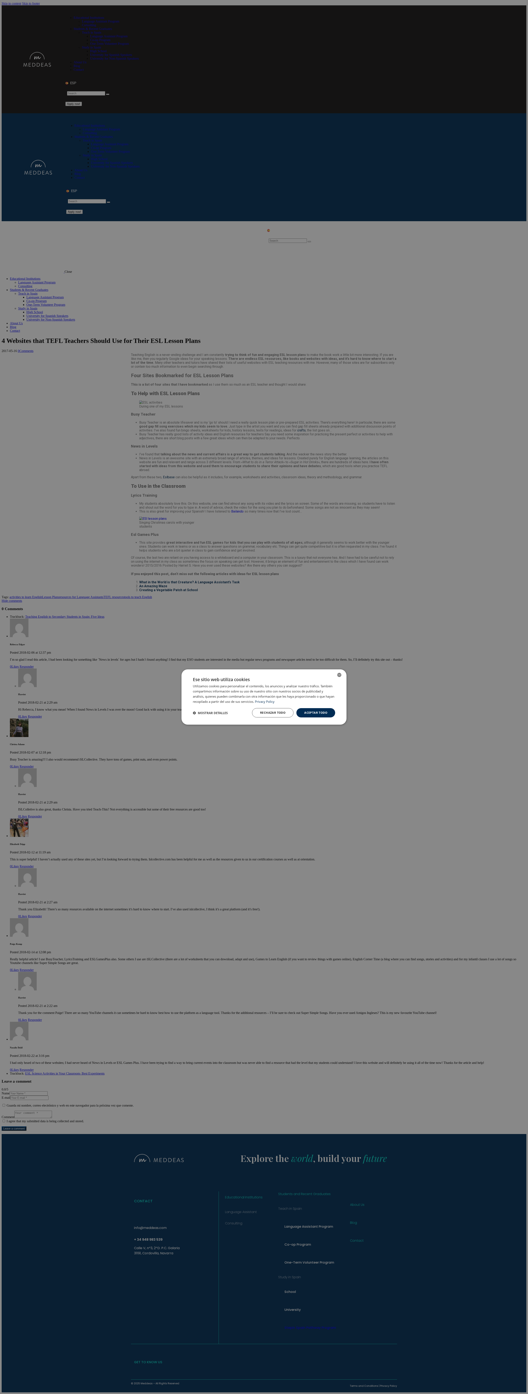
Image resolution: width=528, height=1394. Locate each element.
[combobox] (339, 675)
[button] (210, 713)
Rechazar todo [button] (272, 713)
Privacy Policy (265, 701)
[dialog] (264, 697)
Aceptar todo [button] (315, 713)
